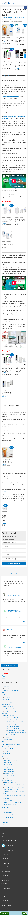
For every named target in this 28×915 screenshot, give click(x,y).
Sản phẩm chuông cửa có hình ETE (15, 724)
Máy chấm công (5, 807)
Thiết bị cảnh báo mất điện (8, 814)
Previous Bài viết (14, 569)
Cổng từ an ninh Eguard (9, 748)
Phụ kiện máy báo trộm (7, 812)
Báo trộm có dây (8, 758)
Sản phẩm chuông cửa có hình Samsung (16, 732)
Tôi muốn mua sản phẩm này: (10, 539)
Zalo (24, 913)
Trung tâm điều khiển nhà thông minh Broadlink (15, 795)
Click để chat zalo (9, 845)
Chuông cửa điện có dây (10, 734)
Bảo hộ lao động (5, 686)
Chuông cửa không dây (9, 737)
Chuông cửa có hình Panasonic (13, 726)
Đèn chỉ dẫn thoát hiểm (9, 688)
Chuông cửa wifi (8, 739)
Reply (24, 606)
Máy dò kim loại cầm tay (7, 809)
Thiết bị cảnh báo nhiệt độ (8, 817)
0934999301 (6, 673)
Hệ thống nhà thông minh (7, 780)
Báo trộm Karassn (8, 773)
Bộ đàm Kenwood (8, 694)
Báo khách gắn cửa (8, 706)
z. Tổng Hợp (4, 824)
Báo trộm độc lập (8, 764)
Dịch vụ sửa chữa (6, 753)
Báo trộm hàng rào (8, 769)
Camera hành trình (6, 699)
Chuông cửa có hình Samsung (13, 728)
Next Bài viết (14, 573)
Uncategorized (5, 822)
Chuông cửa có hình (9, 715)
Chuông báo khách (6, 704)
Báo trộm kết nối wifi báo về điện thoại (13, 775)
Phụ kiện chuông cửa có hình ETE (15, 721)
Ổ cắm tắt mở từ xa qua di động (11, 789)
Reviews (10, 17)
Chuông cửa (4, 713)
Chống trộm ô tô (8, 800)
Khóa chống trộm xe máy (10, 804)
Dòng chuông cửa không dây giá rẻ (10, 75)
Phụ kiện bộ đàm (8, 697)
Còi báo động (5, 741)
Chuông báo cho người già (8, 702)
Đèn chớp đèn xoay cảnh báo (11, 690)
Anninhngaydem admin (13, 610)
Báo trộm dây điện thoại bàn (10, 760)
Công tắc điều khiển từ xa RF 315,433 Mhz (11, 744)
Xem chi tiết (5, 858)
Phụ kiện (6, 751)
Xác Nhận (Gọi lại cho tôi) (14, 563)
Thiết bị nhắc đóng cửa (7, 819)
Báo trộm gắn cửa (8, 767)
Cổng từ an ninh (5, 746)
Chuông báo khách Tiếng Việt (11, 711)
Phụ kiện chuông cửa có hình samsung (16, 730)
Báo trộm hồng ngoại (9, 771)
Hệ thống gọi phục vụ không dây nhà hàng (14, 787)
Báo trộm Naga (7, 778)
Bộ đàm (3, 692)
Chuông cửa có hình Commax (13, 717)
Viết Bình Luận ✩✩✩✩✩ (9, 665)
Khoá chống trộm (5, 798)
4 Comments (4, 17)
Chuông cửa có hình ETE (11, 719)
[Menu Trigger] (25, 7)
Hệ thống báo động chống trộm (9, 756)
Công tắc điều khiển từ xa (10, 782)
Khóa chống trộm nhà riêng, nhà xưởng (13, 802)
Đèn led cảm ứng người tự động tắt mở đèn (14, 784)
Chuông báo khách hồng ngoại (11, 708)
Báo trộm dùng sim (8, 762)
